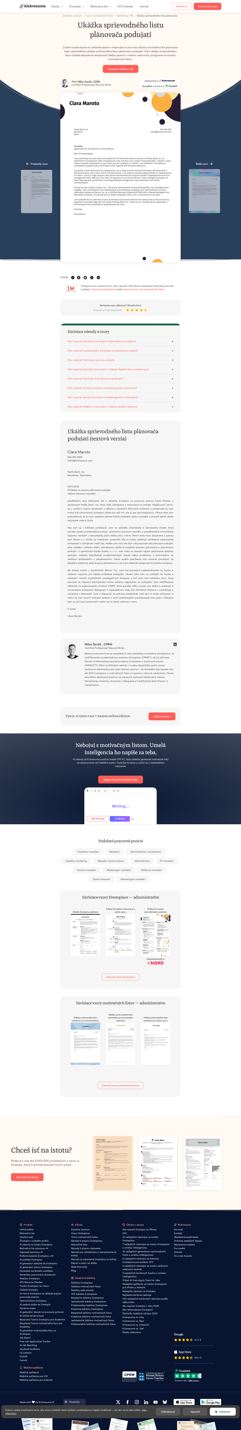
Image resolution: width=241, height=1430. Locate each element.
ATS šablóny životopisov (84, 1294)
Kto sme (178, 1229)
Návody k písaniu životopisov (86, 1240)
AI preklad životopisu (31, 1259)
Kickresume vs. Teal (133, 1328)
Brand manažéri (101, 879)
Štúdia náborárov (131, 1332)
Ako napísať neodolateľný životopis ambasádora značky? (103, 350)
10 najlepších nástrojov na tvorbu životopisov (140, 1239)
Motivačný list (27, 1233)
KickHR (23, 1356)
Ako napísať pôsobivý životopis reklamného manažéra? (102, 341)
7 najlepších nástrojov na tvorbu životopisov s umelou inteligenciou (146, 1246)
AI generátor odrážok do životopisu (38, 1263)
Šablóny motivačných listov (86, 1286)
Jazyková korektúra (30, 1349)
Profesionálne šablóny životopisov (89, 1305)
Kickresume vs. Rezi (133, 1321)
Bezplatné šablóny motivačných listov (91, 1312)
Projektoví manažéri (88, 851)
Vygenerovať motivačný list (120, 779)
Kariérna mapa (28, 1308)
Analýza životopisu (30, 1278)
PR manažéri (166, 860)
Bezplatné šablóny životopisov (87, 1297)
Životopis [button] (75, 6)
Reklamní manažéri (151, 870)
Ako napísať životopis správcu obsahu (91, 359)
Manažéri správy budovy (111, 860)
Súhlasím (225, 1411)
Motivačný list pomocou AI (34, 1248)
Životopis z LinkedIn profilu (34, 1240)
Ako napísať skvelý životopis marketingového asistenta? (102, 387)
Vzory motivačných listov (84, 1237)
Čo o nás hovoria (183, 1255)
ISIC (124, 1233)
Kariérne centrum (80, 1229)
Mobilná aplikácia (29, 1372)
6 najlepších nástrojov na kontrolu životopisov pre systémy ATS (140, 1260)
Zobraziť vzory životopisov (120, 976)
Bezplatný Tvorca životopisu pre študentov (42, 1319)
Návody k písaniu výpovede (85, 1248)
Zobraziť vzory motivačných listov (120, 1085)
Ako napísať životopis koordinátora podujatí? (96, 378)
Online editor (27, 1229)
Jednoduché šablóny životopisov (88, 1301)
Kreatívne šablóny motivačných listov (91, 1316)
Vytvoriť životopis (207, 6)
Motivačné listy (79, 1244)
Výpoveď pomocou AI (31, 1252)
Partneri (178, 1252)
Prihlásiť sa (182, 6)
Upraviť (195, 1411)
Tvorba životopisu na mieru (34, 1285)
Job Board (25, 1337)
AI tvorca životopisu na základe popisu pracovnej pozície (40, 1295)
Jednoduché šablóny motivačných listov (92, 1320)
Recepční (115, 851)
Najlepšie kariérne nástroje (136, 1294)
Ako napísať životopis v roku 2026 (140, 1305)
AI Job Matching (28, 1345)
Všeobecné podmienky (186, 1237)
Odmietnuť (168, 1411)
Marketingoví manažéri (133, 879)
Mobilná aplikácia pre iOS (34, 1376)
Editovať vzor (162, 716)
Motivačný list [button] (99, 6)
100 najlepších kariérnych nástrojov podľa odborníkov (145, 1300)
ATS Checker (125, 6)
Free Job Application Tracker (35, 1341)
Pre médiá (179, 1248)
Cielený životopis (29, 1289)
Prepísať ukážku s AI (120, 68)
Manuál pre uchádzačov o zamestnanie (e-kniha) (94, 1254)
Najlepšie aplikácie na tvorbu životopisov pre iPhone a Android (144, 1286)
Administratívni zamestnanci (145, 851)
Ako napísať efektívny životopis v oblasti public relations (103, 406)
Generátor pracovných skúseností (38, 1274)
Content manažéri (86, 870)
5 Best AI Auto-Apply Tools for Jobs (141, 1280)
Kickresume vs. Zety (133, 1317)
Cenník (144, 6)
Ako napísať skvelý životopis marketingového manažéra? (103, 397)
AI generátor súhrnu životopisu (36, 1267)
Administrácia (142, 860)
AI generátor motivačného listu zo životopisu (38, 1332)
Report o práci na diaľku (84, 1263)
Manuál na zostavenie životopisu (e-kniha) (93, 1259)
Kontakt (178, 1233)
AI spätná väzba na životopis (35, 1304)
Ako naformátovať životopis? (137, 1309)
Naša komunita (79, 1266)
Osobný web (26, 1237)
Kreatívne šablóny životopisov (87, 1309)
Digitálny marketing (76, 860)
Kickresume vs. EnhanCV (135, 1324)
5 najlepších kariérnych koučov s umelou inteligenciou (144, 1275)
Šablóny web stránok (82, 1290)
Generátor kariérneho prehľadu (36, 1270)
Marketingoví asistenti (119, 870)
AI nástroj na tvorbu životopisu (36, 1244)
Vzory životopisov (80, 1233)
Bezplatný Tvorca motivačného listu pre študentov (41, 1325)
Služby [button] (55, 6)
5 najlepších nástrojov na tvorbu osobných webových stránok (145, 1267)
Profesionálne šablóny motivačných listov (93, 1324)
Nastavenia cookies (184, 1244)
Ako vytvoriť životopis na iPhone (139, 1229)
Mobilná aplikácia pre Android (36, 1379)
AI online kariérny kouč (32, 1315)
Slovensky (74, 1401)
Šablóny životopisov (82, 1282)
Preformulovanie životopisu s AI (36, 1255)
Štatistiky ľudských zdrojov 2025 (139, 1313)
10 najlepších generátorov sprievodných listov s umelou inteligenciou (144, 1253)
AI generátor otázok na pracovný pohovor (42, 1312)
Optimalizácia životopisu (33, 1300)
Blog (73, 1270)
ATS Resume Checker (31, 1282)
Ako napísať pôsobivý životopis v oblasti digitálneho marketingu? (108, 369)
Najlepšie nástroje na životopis (139, 1291)
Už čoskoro (25, 1352)
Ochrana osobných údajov (188, 1240)
